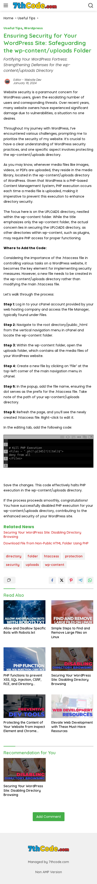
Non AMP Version (48, 872)
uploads (32, 565)
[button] (7, 5)
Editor (17, 80)
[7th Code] (35, 5)
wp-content (54, 565)
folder (33, 556)
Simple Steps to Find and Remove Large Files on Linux (70, 632)
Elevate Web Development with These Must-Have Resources (72, 726)
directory (13, 556)
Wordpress (33, 28)
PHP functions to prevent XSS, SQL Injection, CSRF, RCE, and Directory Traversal (23, 679)
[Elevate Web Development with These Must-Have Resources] (72, 706)
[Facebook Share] (52, 580)
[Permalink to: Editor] (7, 81)
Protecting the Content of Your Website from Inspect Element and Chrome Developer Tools (24, 726)
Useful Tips (13, 28)
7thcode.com (59, 862)
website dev (32, 80)
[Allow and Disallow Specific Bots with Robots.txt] (25, 612)
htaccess (51, 556)
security (13, 565)
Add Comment (48, 816)
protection (74, 556)
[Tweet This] (61, 580)
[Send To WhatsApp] (89, 580)
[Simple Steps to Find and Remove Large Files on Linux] (72, 612)
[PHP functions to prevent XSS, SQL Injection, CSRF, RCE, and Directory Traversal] (25, 659)
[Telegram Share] (80, 580)
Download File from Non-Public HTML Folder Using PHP (46, 543)
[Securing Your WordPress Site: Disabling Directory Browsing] (72, 659)
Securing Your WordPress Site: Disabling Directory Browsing (42, 534)
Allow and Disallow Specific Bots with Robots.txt (25, 630)
